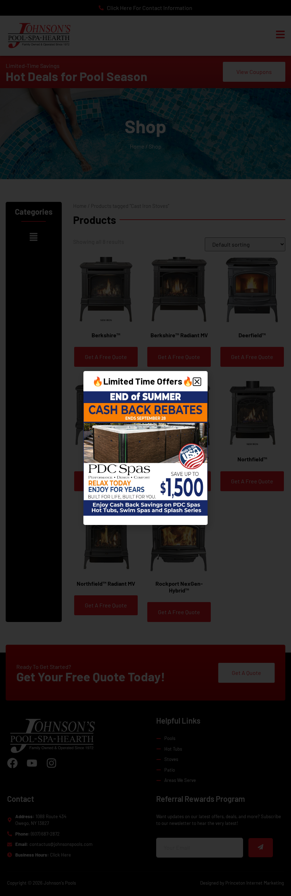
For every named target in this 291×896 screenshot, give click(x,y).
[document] (145, 448)
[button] (197, 381)
